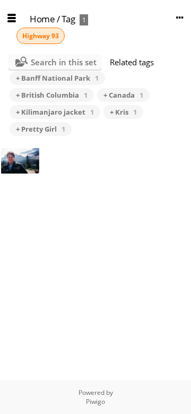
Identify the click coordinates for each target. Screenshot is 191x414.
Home (42, 19)
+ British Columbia (52, 95)
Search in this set (64, 62)
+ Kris (123, 112)
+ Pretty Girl (40, 129)
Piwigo (95, 401)
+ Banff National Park (57, 78)
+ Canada (123, 95)
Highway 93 (40, 35)
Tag (68, 19)
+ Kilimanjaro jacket (55, 112)
